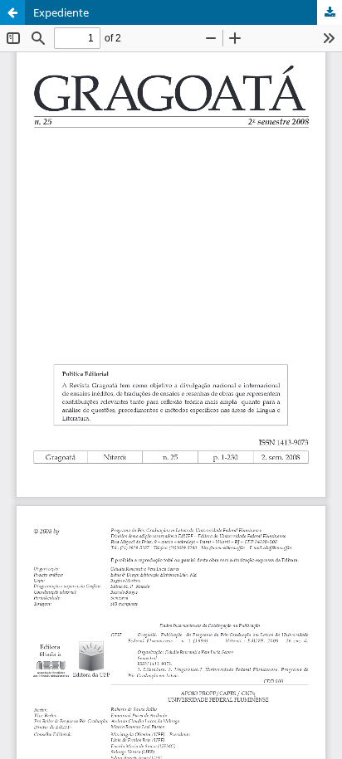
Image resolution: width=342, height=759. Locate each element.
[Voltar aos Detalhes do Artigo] (12, 12)
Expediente (61, 12)
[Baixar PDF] (329, 12)
